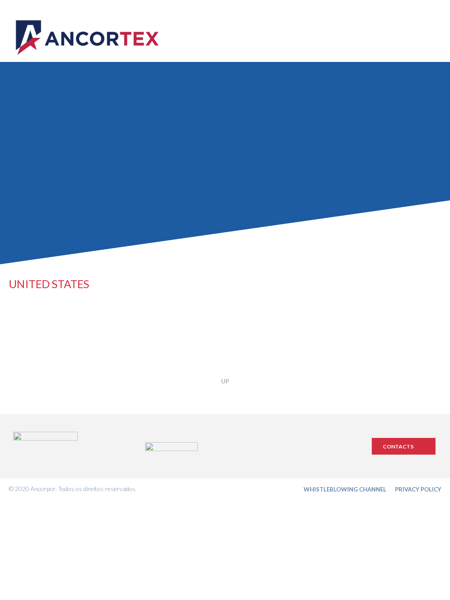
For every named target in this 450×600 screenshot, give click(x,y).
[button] (403, 446)
